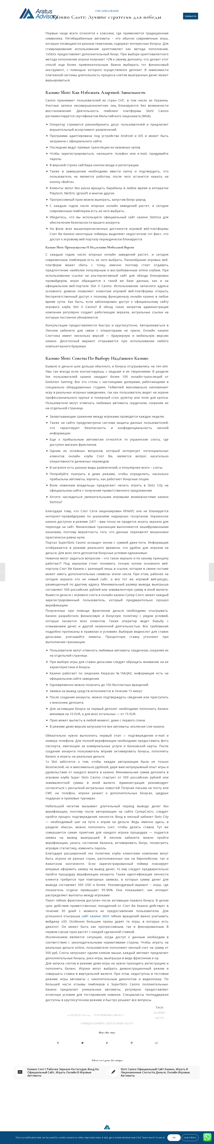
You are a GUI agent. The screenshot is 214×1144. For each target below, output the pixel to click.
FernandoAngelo (112, 1015)
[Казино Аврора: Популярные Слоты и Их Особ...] (2, 572)
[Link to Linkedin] (197, 2)
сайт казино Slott (95, 916)
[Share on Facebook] (58, 1043)
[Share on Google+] (107, 1043)
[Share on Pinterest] (131, 1043)
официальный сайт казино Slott (107, 1023)
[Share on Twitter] (82, 1043)
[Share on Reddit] (156, 1043)
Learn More (190, 1137)
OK (174, 1137)
